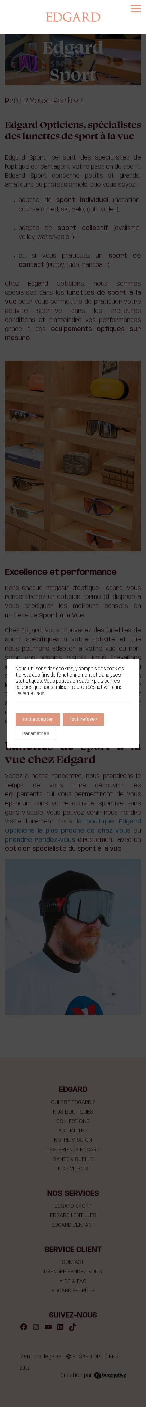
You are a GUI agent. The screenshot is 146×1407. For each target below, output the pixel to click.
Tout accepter (37, 719)
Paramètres (35, 733)
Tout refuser (83, 719)
